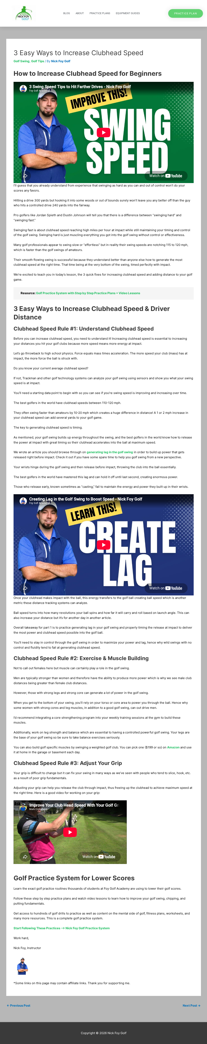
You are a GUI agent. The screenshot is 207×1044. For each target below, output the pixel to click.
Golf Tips (37, 61)
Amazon (173, 747)
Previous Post (18, 1005)
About (80, 13)
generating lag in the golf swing (110, 452)
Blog (66, 13)
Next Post (192, 1005)
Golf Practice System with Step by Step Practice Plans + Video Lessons (88, 293)
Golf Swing (22, 61)
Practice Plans (100, 13)
